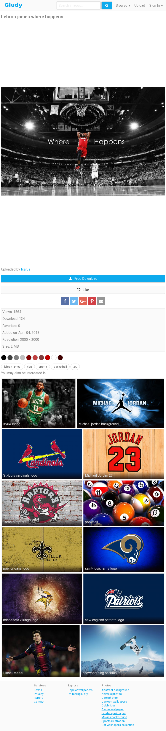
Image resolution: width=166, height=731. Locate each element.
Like (86, 290)
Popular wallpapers (80, 690)
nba (29, 366)
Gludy (13, 5)
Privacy (38, 693)
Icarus (25, 269)
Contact (39, 701)
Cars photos (110, 697)
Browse (121, 5)
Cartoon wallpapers (114, 701)
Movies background (114, 717)
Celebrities (108, 705)
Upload (139, 5)
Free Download (85, 279)
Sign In (154, 5)
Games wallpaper (113, 709)
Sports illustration (113, 721)
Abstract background (115, 690)
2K (75, 366)
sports (43, 366)
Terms (38, 690)
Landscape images (114, 713)
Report (38, 697)
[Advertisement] (83, 53)
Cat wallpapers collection (118, 724)
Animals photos (112, 693)
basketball (60, 366)
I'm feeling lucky (78, 693)
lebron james (12, 366)
